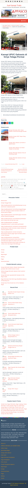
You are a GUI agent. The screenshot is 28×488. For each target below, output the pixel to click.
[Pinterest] (10, 1)
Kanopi (2, 249)
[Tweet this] (5, 123)
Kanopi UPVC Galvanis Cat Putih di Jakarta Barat (17, 143)
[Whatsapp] (12, 123)
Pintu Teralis (4, 462)
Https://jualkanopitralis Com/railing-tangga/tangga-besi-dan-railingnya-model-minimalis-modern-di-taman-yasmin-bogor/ (13, 210)
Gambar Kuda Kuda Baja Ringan (9, 412)
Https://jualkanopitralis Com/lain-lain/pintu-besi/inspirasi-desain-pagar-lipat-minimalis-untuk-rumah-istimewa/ (13, 233)
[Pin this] (7, 123)
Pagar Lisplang (19, 404)
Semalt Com (4, 404)
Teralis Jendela (9, 405)
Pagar (2, 259)
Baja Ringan (4, 254)
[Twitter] (8, 1)
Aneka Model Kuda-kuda (9, 410)
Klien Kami (3, 455)
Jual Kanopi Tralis (14, 5)
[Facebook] (6, 1)
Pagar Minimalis (11, 404)
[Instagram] (13, 1)
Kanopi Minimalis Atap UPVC (11, 164)
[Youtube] (17, 1)
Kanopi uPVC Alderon (6, 452)
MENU (24, 20)
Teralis (2, 252)
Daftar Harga (4, 448)
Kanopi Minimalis (19, 409)
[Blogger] (22, 1)
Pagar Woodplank (5, 459)
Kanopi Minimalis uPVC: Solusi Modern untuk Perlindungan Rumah (17, 130)
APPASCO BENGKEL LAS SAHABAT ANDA (10, 445)
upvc (23, 164)
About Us (3, 443)
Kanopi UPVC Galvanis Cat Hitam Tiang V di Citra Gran (17, 148)
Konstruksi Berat (5, 261)
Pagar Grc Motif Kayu (19, 405)
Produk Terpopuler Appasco (7, 464)
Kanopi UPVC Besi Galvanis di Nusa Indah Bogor (17, 158)
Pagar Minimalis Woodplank (8, 457)
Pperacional (4, 200)
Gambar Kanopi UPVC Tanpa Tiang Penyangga (17, 137)
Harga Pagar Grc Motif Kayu (8, 407)
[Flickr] (20, 1)
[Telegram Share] (10, 123)
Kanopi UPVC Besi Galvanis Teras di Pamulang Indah (17, 153)
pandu (3, 177)
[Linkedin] (15, 1)
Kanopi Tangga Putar (6, 203)
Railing (2, 256)
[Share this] (2, 123)
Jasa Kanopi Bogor (5, 450)
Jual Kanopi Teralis (6, 483)
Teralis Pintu (18, 407)
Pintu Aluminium (20, 410)
